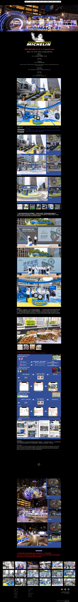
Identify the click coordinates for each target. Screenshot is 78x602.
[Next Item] (59, 190)
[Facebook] (62, 589)
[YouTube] (68, 589)
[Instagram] (65, 589)
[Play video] (39, 464)
